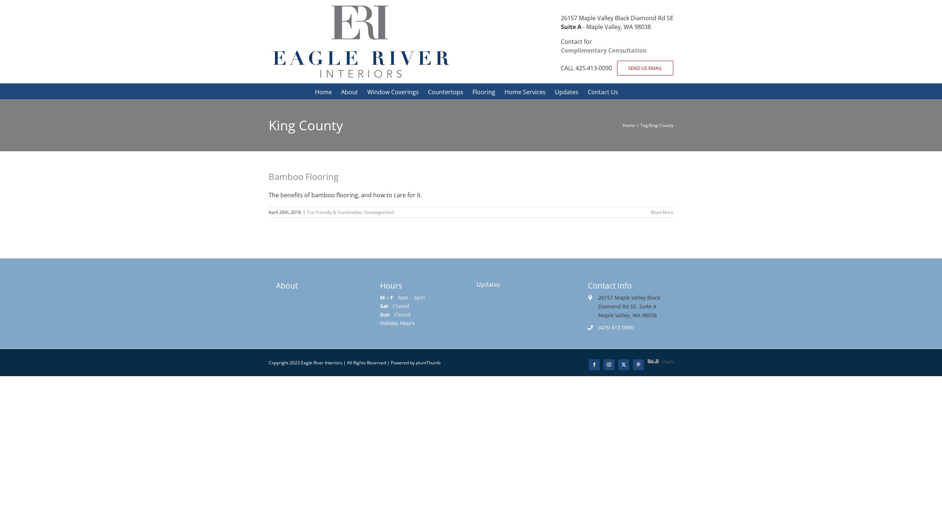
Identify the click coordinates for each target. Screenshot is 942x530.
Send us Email (645, 68)
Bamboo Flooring (304, 176)
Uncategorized (379, 212)
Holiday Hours (397, 322)
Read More (662, 212)
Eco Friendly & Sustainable (334, 212)
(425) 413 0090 (616, 327)
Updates (488, 284)
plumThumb (428, 363)
